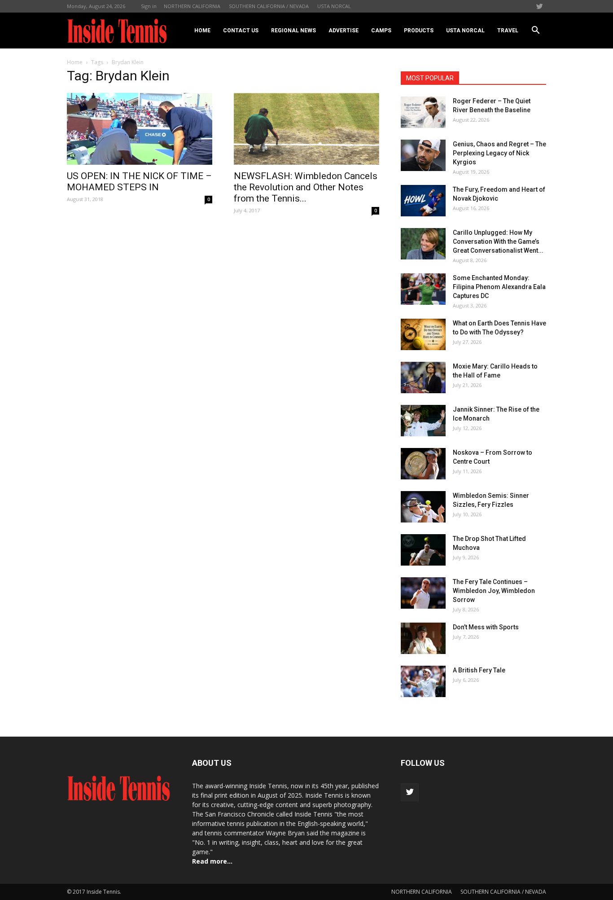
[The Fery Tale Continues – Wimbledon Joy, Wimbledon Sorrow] (423, 593)
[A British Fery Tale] (423, 681)
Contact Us (240, 30)
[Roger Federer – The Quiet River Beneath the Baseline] (423, 112)
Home (202, 30)
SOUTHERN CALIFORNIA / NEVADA (269, 6)
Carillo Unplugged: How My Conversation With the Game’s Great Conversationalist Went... (498, 241)
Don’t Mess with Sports (486, 627)
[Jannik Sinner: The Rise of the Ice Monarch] (423, 420)
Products (418, 30)
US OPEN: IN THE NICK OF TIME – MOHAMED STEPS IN (139, 182)
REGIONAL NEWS (293, 30)
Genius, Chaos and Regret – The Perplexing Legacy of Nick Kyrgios (499, 153)
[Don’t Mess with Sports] (423, 638)
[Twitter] (539, 6)
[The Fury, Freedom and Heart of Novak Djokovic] (423, 200)
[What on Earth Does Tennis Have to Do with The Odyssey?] (423, 334)
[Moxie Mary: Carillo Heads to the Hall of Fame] (423, 377)
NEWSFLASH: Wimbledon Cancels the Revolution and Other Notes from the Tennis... (305, 187)
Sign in (149, 6)
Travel (507, 30)
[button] (535, 30)
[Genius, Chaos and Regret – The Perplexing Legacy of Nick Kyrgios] (423, 155)
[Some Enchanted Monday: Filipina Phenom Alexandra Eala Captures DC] (423, 289)
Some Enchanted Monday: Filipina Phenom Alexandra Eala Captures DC (499, 286)
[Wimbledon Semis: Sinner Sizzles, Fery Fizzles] (423, 506)
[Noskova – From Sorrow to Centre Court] (423, 463)
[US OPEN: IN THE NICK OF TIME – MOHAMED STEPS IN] (139, 129)
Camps (381, 30)
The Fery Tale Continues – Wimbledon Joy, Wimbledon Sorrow (494, 590)
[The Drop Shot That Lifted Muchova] (423, 550)
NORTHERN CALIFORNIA (192, 6)
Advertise (343, 30)
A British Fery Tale (479, 670)
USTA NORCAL (334, 6)
